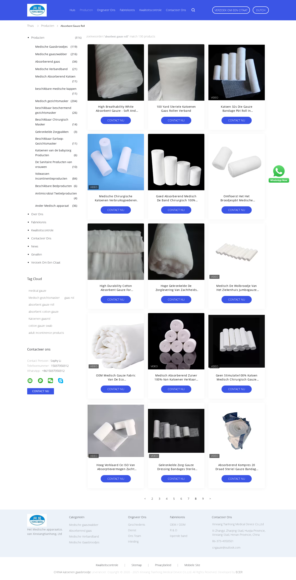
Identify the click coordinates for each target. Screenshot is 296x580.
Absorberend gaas (56, 61)
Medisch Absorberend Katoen (56, 78)
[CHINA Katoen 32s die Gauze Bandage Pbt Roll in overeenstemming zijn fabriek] (236, 72)
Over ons (37, 214)
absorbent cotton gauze (44, 311)
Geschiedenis (136, 524)
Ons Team (134, 536)
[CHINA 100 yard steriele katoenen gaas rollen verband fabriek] (176, 72)
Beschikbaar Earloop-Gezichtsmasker (56, 141)
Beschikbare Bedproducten (56, 186)
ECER (239, 572)
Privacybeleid (163, 565)
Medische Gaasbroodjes (56, 47)
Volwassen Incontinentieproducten (56, 176)
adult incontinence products (46, 333)
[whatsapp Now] (279, 182)
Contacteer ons (176, 10)
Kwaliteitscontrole (150, 10)
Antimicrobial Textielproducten (56, 195)
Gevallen (36, 254)
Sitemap (136, 565)
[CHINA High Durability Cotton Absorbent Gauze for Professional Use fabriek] (116, 251)
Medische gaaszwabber (56, 54)
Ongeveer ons (106, 10)
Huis (72, 10)
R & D (173, 530)
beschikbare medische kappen (56, 91)
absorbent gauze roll (41, 304)
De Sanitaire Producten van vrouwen (56, 164)
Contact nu (115, 120)
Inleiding (133, 541)
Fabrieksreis (127, 10)
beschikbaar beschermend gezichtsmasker (56, 110)
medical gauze (37, 291)
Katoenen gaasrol (39, 318)
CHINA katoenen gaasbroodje (72, 572)
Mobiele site (192, 565)
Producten (86, 10)
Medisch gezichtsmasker (56, 101)
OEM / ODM (177, 524)
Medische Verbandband (56, 69)
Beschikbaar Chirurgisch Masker (56, 122)
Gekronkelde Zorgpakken (56, 132)
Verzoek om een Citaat (231, 10)
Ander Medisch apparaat (56, 206)
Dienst (132, 530)
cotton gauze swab (40, 326)
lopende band (178, 536)
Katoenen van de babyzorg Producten (56, 152)
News (34, 246)
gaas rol (69, 298)
